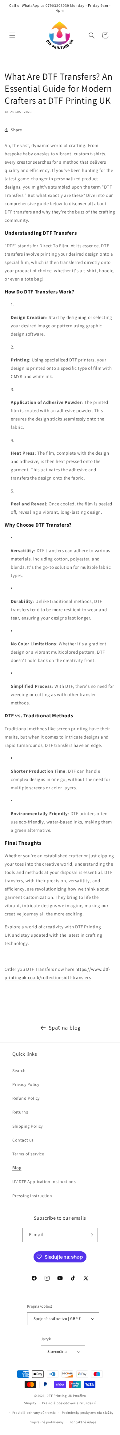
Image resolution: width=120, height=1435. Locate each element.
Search (19, 1070)
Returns (20, 1112)
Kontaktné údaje (83, 1422)
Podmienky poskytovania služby (88, 1412)
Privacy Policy (25, 1084)
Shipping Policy (27, 1126)
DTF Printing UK (59, 1395)
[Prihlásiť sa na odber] (91, 1235)
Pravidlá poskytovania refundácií (69, 1403)
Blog (16, 1167)
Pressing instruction (32, 1195)
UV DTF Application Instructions (44, 1181)
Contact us (23, 1140)
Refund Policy (26, 1098)
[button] (12, 35)
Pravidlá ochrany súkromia (34, 1412)
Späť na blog (65, 1027)
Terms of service (28, 1154)
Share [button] (16, 130)
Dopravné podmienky (47, 1422)
